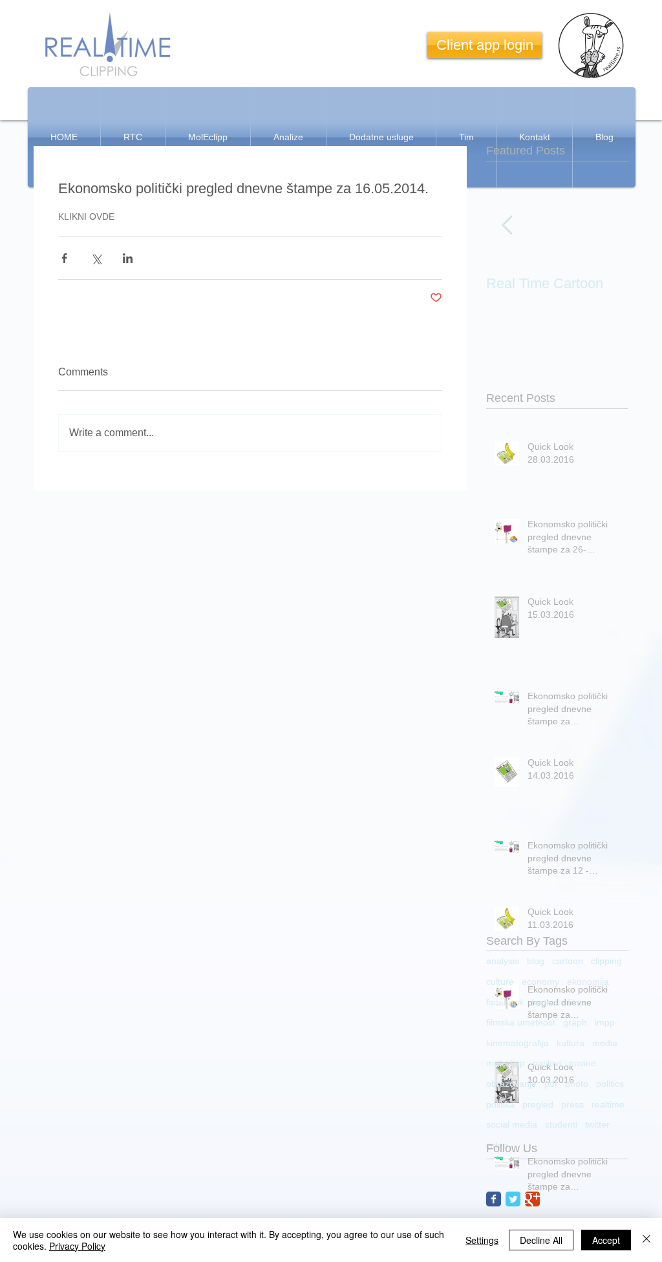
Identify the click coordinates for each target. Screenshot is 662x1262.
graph (575, 1022)
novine (582, 1063)
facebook (505, 1002)
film (575, 1002)
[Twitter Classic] (513, 1199)
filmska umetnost (520, 1022)
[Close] (646, 1240)
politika (500, 1104)
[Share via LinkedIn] (128, 258)
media (604, 1043)
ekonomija (588, 981)
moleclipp (505, 1063)
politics (610, 1083)
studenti (561, 1124)
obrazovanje (511, 1083)
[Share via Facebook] (64, 258)
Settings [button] (481, 1240)
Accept (606, 1240)
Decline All (541, 1240)
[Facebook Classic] (493, 1199)
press (572, 1104)
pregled (537, 1104)
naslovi (547, 1063)
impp (605, 1022)
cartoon (567, 961)
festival (545, 1002)
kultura (570, 1043)
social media (511, 1124)
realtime (608, 1104)
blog (535, 961)
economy (540, 981)
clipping (606, 961)
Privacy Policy (77, 1245)
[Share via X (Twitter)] (96, 258)
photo (576, 1083)
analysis (502, 961)
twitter (597, 1124)
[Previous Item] (507, 225)
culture (500, 981)
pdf (550, 1083)
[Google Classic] (532, 1199)
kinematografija (517, 1043)
